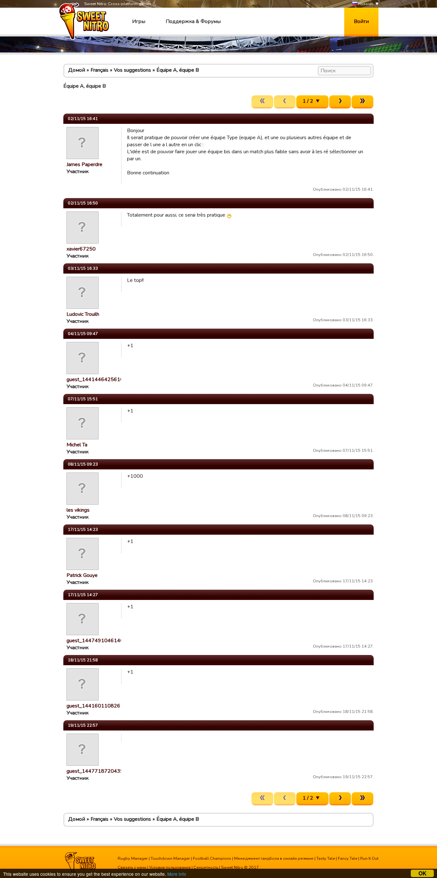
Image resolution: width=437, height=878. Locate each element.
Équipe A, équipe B (177, 70)
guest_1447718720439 (95, 771)
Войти (361, 21)
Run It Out (369, 858)
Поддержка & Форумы (193, 21)
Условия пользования (170, 867)
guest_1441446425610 (95, 379)
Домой (76, 70)
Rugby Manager (133, 858)
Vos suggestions (132, 70)
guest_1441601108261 (95, 705)
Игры (138, 21)
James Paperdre (84, 164)
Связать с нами (132, 867)
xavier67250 (81, 248)
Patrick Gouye (82, 575)
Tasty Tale (325, 858)
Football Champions (212, 858)
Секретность (206, 867)
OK (422, 873)
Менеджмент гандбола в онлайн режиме (274, 858)
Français (99, 70)
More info (176, 874)
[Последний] (362, 101)
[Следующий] (340, 101)
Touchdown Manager (170, 858)
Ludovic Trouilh (83, 314)
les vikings (78, 510)
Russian (365, 4)
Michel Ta (77, 444)
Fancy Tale (347, 858)
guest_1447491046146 (95, 640)
